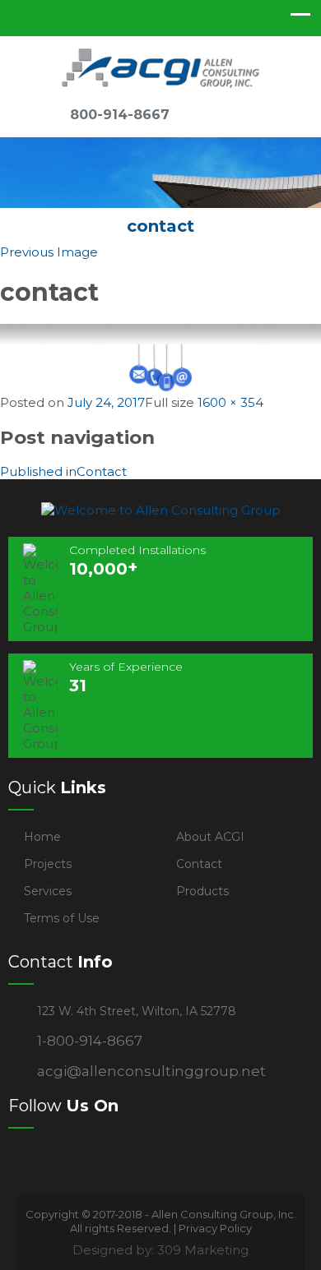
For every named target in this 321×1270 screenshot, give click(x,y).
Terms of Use (62, 918)
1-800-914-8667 (89, 1040)
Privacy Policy (215, 1228)
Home (42, 836)
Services (48, 891)
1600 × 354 (230, 402)
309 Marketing (203, 1250)
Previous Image (49, 252)
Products (202, 891)
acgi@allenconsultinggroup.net (151, 1071)
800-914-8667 (120, 114)
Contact (199, 864)
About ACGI (210, 836)
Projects (48, 864)
